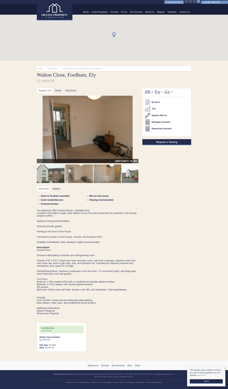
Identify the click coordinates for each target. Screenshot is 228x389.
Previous (32, 130)
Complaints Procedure (135, 382)
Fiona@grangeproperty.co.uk (164, 374)
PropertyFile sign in (174, 2)
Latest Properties (100, 12)
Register (161, 12)
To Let (124, 12)
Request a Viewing (166, 141)
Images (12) (45, 90)
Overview (44, 188)
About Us (149, 12)
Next (143, 130)
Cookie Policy (118, 382)
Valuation (172, 12)
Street (58, 90)
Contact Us (184, 12)
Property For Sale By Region (77, 382)
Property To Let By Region (101, 382)
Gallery (56, 188)
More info (202, 375)
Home (86, 12)
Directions (70, 90)
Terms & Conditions (154, 382)
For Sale (114, 12)
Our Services (136, 12)
